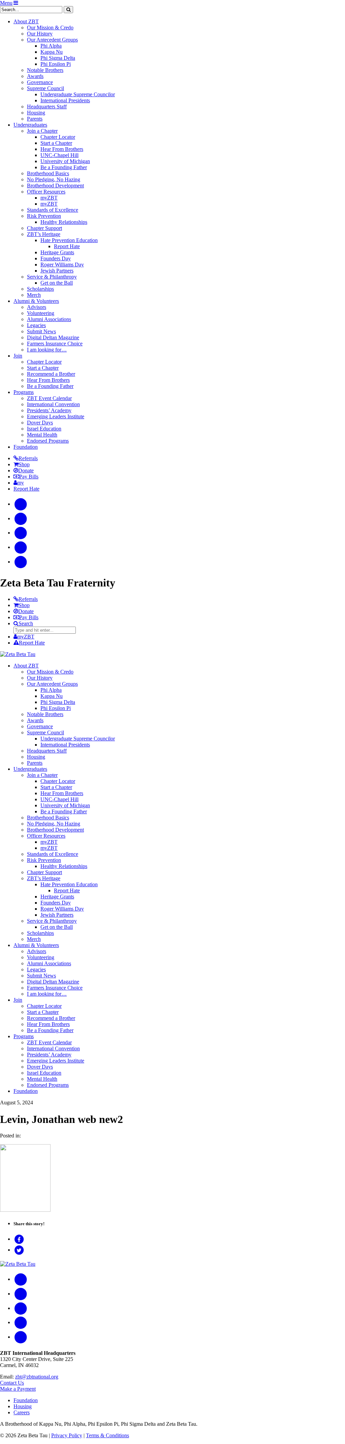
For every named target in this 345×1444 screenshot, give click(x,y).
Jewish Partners (56, 270)
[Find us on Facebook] (20, 504)
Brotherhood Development (55, 185)
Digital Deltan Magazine (53, 337)
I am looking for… (47, 349)
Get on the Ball (56, 283)
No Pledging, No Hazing (53, 179)
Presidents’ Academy (49, 410)
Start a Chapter (56, 143)
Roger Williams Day (62, 264)
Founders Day (55, 258)
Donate (26, 470)
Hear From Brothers (61, 149)
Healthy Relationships (63, 222)
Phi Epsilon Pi (55, 64)
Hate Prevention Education (69, 240)
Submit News (41, 331)
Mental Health (42, 435)
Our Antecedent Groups (52, 40)
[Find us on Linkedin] (20, 562)
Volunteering (40, 313)
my (20, 482)
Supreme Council (45, 88)
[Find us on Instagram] (20, 518)
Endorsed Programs (48, 441)
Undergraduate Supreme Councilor (77, 94)
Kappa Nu (51, 52)
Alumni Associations (49, 319)
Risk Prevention (44, 216)
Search (26, 623)
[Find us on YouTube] (20, 532)
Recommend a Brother (51, 374)
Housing (36, 112)
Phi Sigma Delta (57, 58)
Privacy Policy (66, 1435)
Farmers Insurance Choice (55, 343)
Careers (21, 1412)
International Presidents (65, 100)
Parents (34, 119)
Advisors (36, 307)
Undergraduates (30, 125)
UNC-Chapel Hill (59, 155)
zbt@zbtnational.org (36, 1377)
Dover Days (40, 422)
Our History (40, 33)
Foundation (25, 447)
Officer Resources (46, 191)
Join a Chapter (42, 131)
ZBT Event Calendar (49, 398)
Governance (40, 82)
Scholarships (40, 289)
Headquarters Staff (47, 106)
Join (17, 356)
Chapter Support (44, 228)
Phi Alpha (51, 46)
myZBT (49, 198)
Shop (24, 464)
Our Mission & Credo (50, 27)
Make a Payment (18, 1389)
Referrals (28, 458)
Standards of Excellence (52, 210)
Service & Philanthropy (52, 277)
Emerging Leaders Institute (55, 416)
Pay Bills (28, 476)
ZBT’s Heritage (43, 234)
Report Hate (67, 246)
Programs (23, 392)
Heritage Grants (57, 252)
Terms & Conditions (107, 1435)
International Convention (53, 404)
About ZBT (26, 21)
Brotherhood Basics (48, 173)
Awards (35, 76)
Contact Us (12, 1383)
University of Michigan (65, 161)
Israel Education (44, 428)
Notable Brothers (45, 70)
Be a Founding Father (63, 167)
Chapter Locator (57, 137)
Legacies (36, 325)
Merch (34, 295)
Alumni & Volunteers (36, 301)
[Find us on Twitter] (20, 547)
